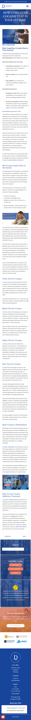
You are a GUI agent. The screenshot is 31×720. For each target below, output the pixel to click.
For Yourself (15, 565)
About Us (15, 678)
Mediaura (26, 714)
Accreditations (15, 680)
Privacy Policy (15, 716)
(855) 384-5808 (20, 527)
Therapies (15, 672)
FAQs (15, 687)
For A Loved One (15, 569)
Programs (15, 670)
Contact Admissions (15, 625)
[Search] (27, 549)
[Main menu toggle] (27, 6)
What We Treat (15, 668)
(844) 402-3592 (23, 1)
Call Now (15, 573)
